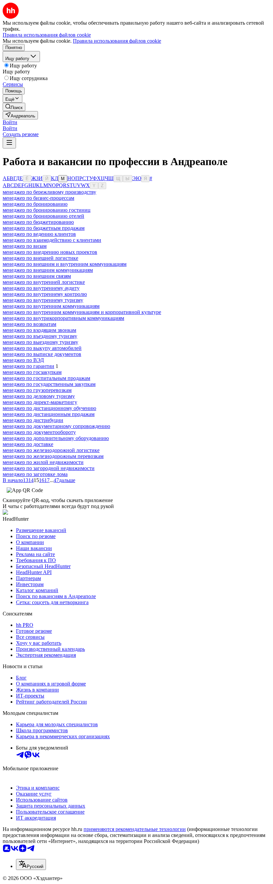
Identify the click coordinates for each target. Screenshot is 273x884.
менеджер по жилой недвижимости (43, 462)
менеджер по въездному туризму (40, 336)
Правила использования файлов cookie (117, 41)
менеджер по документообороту (39, 432)
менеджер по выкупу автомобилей (42, 348)
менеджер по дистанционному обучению (49, 408)
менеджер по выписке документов (42, 354)
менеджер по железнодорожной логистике (51, 450)
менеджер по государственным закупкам (49, 384)
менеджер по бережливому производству (49, 192)
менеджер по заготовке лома (35, 474)
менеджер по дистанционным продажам (49, 414)
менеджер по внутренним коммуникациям (51, 306)
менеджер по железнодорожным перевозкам (53, 456)
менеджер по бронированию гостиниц (47, 210)
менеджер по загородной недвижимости (49, 468)
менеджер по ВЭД (23, 360)
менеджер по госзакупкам (32, 372)
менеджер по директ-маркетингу (40, 402)
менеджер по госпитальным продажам (46, 378)
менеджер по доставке (28, 444)
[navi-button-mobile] (9, 142)
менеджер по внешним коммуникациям (48, 270)
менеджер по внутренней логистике (44, 282)
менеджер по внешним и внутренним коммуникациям (65, 264)
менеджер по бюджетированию (38, 222)
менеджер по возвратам (29, 324)
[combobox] (31, 864)
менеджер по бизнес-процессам (38, 198)
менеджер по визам (25, 246)
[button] (10, 122)
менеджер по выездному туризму (40, 342)
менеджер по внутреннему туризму (43, 300)
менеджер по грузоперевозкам (37, 390)
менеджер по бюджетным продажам (44, 228)
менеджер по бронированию (35, 204)
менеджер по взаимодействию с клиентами (52, 240)
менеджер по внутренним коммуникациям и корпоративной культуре (82, 312)
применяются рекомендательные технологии (135, 829)
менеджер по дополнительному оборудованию (56, 438)
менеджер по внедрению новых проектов (50, 252)
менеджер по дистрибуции (33, 420)
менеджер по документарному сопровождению (56, 426)
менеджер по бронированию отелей (43, 216)
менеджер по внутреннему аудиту (41, 288)
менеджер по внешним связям (37, 276)
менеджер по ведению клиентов (39, 234)
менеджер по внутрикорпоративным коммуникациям (63, 318)
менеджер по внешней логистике (40, 258)
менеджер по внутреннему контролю (45, 294)
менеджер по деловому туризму (39, 396)
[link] (14, 107)
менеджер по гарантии (28, 366)
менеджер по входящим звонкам (39, 330)
